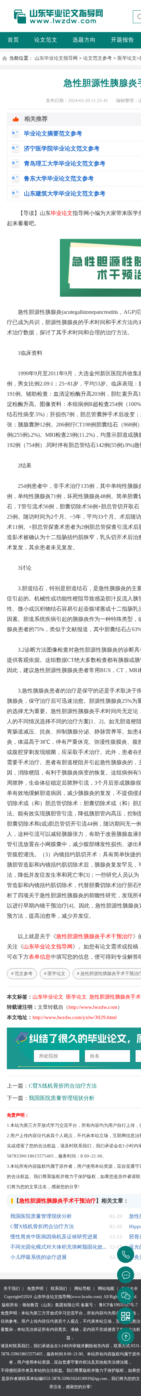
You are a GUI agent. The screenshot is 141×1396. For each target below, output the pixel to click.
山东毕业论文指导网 (56, 58)
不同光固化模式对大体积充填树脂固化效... (58, 1247)
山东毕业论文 (48, 997)
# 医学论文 (54, 973)
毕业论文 (62, 213)
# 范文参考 (22, 973)
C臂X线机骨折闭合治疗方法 (63, 1086)
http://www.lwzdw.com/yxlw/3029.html (75, 1017)
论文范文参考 (97, 58)
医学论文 (127, 58)
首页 (13, 40)
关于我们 (11, 1288)
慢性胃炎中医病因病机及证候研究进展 (54, 1236)
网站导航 (82, 1288)
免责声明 (35, 1288)
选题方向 (84, 40)
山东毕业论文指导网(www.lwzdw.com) (68, 1296)
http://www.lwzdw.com (92, 1007)
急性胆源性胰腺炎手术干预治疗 (94, 936)
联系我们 (59, 1288)
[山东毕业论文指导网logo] (52, 23)
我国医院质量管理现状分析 (61, 1098)
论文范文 (45, 40)
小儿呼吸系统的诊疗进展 (38, 1257)
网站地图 (106, 1288)
